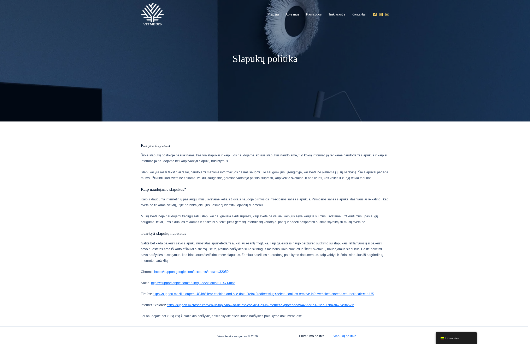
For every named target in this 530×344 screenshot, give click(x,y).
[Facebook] (375, 14)
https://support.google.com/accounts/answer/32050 (191, 272)
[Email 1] (387, 14)
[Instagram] (381, 14)
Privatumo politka (311, 336)
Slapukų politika (344, 336)
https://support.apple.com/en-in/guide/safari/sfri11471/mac (193, 283)
